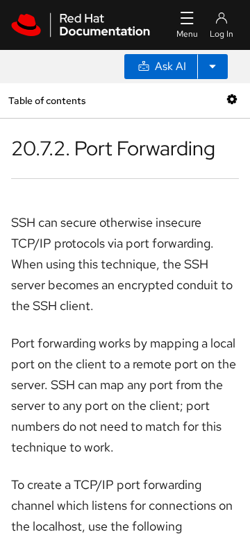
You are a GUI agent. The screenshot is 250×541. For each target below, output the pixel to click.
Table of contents (47, 100)
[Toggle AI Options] (212, 66)
